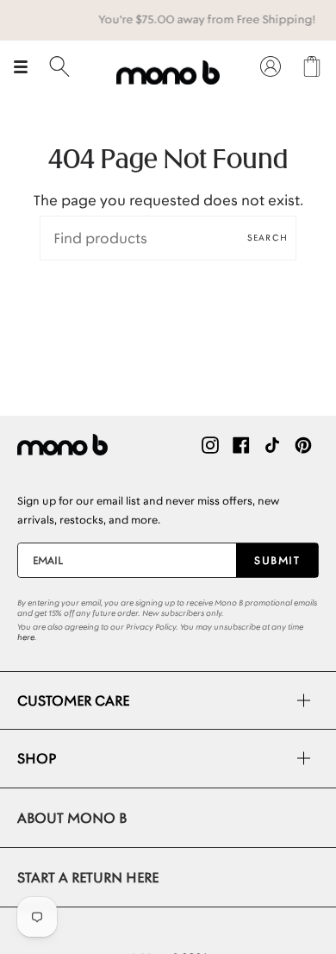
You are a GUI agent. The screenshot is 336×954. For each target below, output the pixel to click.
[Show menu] (27, 66)
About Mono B (72, 817)
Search (267, 237)
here (25, 637)
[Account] (270, 66)
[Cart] (312, 66)
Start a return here (88, 877)
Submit (277, 560)
